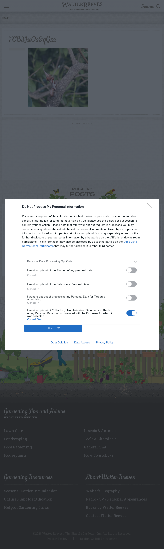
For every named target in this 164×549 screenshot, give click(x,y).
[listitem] (82, 261)
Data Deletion (59, 342)
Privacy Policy (104, 342)
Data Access (82, 342)
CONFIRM (53, 328)
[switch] (131, 270)
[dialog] (82, 274)
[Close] (151, 207)
